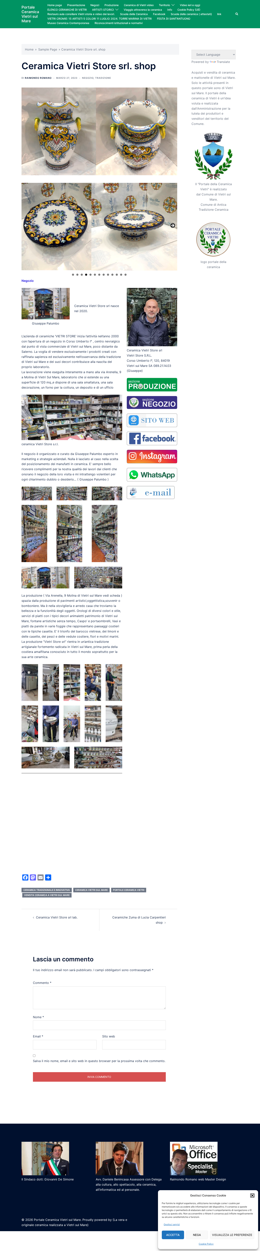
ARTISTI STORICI (103, 9)
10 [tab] (112, 275)
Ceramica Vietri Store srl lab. (56, 917)
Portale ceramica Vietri (128, 890)
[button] (252, 1195)
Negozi (94, 5)
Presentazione (76, 5)
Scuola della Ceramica (134, 14)
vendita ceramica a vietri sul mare (47, 895)
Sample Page (47, 49)
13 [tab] (125, 275)
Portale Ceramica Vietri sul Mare (30, 14)
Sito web (108, 1036)
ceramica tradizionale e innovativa (46, 890)
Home (29, 49)
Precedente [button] (26, 226)
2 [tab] (77, 275)
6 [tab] (95, 275)
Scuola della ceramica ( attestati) (191, 14)
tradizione (103, 77)
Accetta (173, 1235)
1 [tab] (73, 275)
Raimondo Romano (38, 77)
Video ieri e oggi (190, 5)
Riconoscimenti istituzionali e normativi (119, 23)
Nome (38, 1017)
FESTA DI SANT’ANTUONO (173, 18)
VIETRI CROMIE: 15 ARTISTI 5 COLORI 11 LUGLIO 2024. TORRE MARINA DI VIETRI (99, 18)
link (219, 14)
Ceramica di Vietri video (139, 5)
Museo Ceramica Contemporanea (68, 23)
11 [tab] (117, 275)
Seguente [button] (172, 226)
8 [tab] (104, 275)
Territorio (164, 5)
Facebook (159, 14)
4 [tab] (86, 275)
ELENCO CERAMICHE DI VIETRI (67, 9)
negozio (87, 77)
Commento (42, 983)
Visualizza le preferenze (232, 1235)
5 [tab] (90, 275)
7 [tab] (99, 275)
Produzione (111, 5)
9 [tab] (108, 275)
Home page (54, 5)
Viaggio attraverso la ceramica (143, 9)
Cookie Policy (206, 1243)
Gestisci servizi (172, 1224)
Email (38, 1036)
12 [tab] (121, 275)
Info (169, 9)
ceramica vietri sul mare (91, 890)
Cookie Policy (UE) (188, 9)
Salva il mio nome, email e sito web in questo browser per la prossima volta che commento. (99, 1061)
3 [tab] (82, 275)
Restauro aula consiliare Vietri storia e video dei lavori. (81, 14)
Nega (197, 1235)
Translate (223, 62)
